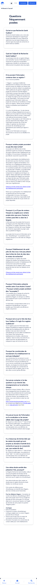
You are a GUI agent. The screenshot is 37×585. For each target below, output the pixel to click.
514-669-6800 (27, 403)
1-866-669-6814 (13, 405)
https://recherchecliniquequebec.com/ (16, 401)
